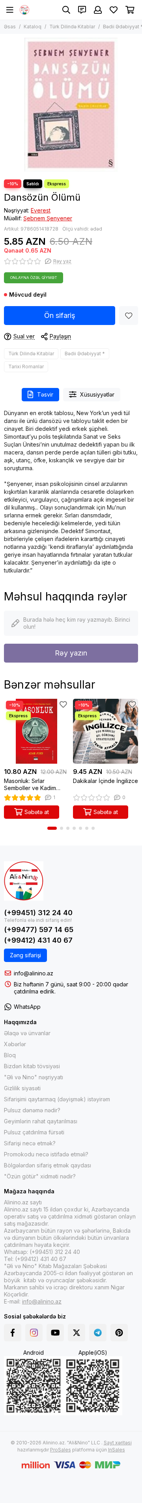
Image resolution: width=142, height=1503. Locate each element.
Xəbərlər (15, 1044)
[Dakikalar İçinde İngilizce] (105, 731)
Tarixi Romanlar (26, 366)
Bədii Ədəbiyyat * (85, 353)
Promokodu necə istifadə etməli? (46, 1154)
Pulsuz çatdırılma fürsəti (34, 1132)
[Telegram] (97, 1332)
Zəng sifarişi (25, 955)
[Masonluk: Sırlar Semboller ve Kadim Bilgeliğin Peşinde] (36, 731)
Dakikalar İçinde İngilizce (105, 780)
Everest (40, 210)
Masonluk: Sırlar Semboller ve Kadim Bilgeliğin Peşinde (30, 784)
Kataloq (32, 27)
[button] (52, 828)
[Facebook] (12, 1332)
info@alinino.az (33, 973)
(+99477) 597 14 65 (38, 929)
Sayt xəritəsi (118, 1443)
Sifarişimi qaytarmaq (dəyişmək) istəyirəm (57, 1099)
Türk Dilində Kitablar (72, 27)
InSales (116, 1450)
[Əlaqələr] (82, 10)
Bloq (10, 1055)
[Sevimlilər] (128, 315)
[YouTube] (55, 1332)
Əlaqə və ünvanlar (27, 1033)
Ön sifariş (59, 315)
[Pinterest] (119, 1332)
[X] (76, 1332)
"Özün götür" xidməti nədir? (40, 1176)
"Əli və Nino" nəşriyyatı (33, 1077)
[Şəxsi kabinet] (98, 10)
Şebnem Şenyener (47, 218)
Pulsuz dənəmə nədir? (32, 1110)
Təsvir (45, 394)
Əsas (10, 27)
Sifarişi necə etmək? (30, 1143)
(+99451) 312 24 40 (38, 912)
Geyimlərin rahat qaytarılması (40, 1121)
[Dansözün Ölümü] (71, 105)
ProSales (60, 1450)
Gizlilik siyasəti (22, 1088)
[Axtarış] (66, 10)
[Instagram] (34, 1332)
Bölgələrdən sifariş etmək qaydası (47, 1165)
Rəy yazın (71, 653)
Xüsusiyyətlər (97, 394)
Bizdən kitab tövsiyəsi (32, 1066)
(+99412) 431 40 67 (38, 940)
